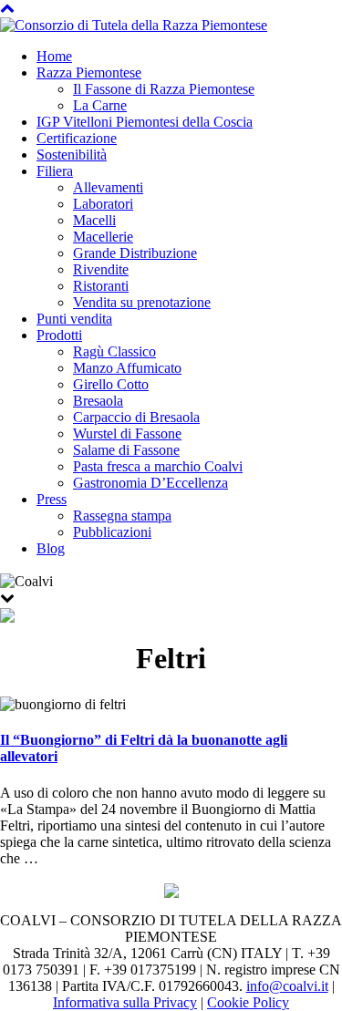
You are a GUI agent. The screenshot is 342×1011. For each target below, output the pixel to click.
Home (54, 56)
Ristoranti (101, 286)
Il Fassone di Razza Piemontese (163, 89)
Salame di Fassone (126, 450)
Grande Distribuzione (135, 253)
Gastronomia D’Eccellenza (150, 482)
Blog (50, 548)
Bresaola (98, 400)
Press (51, 499)
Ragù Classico (114, 351)
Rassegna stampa (122, 515)
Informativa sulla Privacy (125, 1002)
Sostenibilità (71, 154)
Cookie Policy (248, 1002)
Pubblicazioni (112, 532)
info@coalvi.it (287, 986)
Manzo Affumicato (127, 368)
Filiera (54, 171)
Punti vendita (74, 318)
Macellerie (103, 236)
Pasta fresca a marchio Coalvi (158, 466)
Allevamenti (108, 187)
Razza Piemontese (88, 72)
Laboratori (103, 203)
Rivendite (101, 269)
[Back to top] (7, 7)
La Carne (100, 105)
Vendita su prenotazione (142, 302)
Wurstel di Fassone (127, 433)
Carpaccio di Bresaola (136, 417)
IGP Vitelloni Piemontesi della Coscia (144, 121)
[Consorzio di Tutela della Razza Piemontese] (133, 24)
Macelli (94, 220)
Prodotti (59, 335)
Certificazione (76, 138)
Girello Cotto (111, 384)
